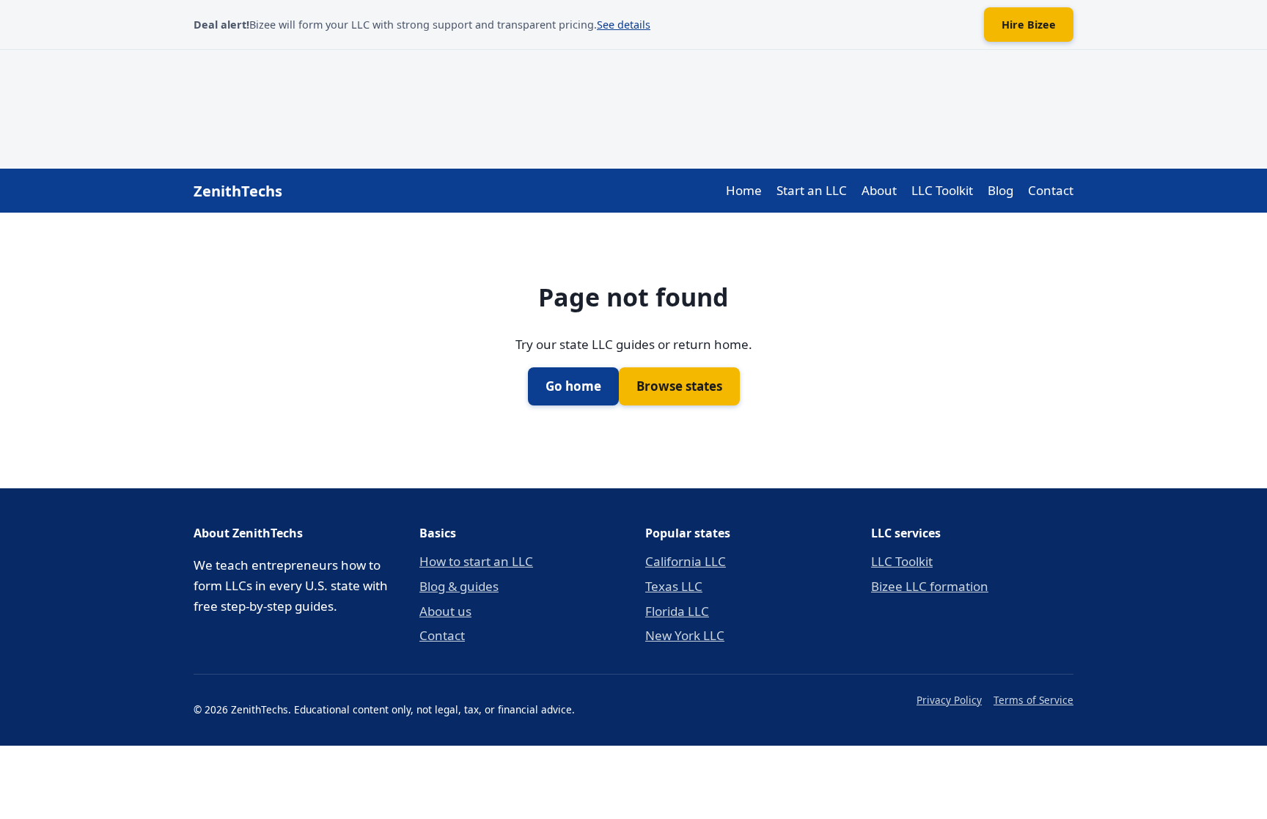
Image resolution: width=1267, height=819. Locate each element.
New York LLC (684, 635)
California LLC (685, 561)
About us (445, 611)
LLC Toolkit (942, 190)
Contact (1050, 190)
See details (623, 25)
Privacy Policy (949, 700)
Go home (573, 386)
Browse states (679, 386)
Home (744, 190)
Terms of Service (1033, 700)
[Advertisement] (633, 106)
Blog (1000, 190)
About (879, 190)
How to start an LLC (476, 561)
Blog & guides (459, 586)
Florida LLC (677, 611)
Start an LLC (811, 190)
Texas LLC (673, 586)
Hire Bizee (1029, 25)
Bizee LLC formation (929, 586)
